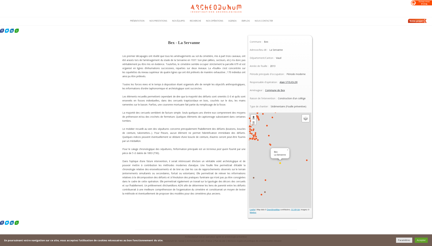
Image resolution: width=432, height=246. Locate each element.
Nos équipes (178, 20)
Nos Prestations (158, 20)
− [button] (253, 122)
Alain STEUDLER (289, 82)
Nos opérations (214, 20)
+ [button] (253, 117)
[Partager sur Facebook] (2, 31)
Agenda (232, 20)
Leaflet (252, 209)
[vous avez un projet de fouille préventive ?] (417, 22)
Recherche (195, 20)
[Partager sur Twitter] (7, 31)
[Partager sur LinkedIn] (12, 31)
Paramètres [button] (404, 240)
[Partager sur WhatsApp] (17, 31)
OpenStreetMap (273, 209)
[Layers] (305, 118)
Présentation (137, 20)
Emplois (246, 20)
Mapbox (253, 212)
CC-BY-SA (295, 209)
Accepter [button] (421, 240)
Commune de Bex (275, 90)
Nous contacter (264, 20)
